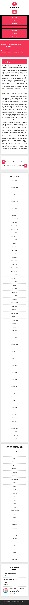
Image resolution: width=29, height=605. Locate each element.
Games (14, 496)
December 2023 (14, 268)
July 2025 (14, 205)
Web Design (14, 559)
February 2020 (14, 428)
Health (14, 20)
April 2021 (14, 379)
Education (14, 33)
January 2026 (14, 191)
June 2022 (14, 330)
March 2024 (14, 257)
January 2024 (14, 264)
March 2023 (14, 299)
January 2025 (14, 222)
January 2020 (14, 432)
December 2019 (14, 435)
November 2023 (14, 271)
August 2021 (14, 365)
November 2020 (14, 397)
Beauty (14, 458)
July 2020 (14, 411)
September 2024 (14, 236)
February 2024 (14, 261)
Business (14, 23)
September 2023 (14, 278)
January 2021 (14, 390)
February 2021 (14, 386)
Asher (5, 61)
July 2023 (14, 285)
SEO (14, 531)
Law (14, 514)
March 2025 (14, 215)
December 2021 (14, 351)
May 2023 (14, 292)
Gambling (15, 493)
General (14, 500)
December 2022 (14, 309)
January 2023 (14, 306)
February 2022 (14, 344)
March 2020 (14, 425)
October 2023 (14, 275)
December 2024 (14, 226)
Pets (14, 521)
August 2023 (14, 282)
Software (14, 542)
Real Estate (14, 528)
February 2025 (14, 219)
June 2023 (14, 289)
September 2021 (14, 362)
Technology (14, 30)
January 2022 (14, 348)
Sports (14, 545)
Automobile (14, 455)
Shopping (14, 17)
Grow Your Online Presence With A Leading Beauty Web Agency (11, 572)
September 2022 (14, 320)
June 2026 (14, 180)
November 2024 (14, 229)
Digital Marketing (14, 468)
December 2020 (14, 393)
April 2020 (14, 421)
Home (14, 507)
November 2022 (14, 313)
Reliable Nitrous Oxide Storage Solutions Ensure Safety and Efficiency (11, 581)
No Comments (7, 62)
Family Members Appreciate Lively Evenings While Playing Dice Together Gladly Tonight (16, 590)
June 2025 (14, 208)
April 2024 (14, 254)
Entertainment (14, 479)
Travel (14, 552)
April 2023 (14, 296)
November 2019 (14, 439)
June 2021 (14, 372)
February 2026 (14, 187)
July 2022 (14, 327)
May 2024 (14, 250)
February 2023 (14, 302)
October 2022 (14, 316)
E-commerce (14, 472)
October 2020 (14, 400)
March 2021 (14, 383)
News (14, 517)
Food (14, 489)
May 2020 (14, 418)
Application (14, 451)
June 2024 (14, 247)
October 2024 (14, 233)
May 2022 (14, 334)
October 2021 (14, 358)
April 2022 (14, 337)
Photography (14, 524)
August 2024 (14, 240)
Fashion (14, 482)
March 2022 (14, 341)
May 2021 (14, 376)
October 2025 (14, 198)
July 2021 (14, 369)
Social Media (14, 36)
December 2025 (14, 194)
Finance (14, 27)
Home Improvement (14, 510)
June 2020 (14, 414)
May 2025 (14, 212)
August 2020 (14, 407)
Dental (14, 465)
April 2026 (14, 184)
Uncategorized (14, 556)
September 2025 (14, 201)
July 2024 (14, 243)
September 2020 (14, 404)
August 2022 (14, 323)
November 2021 (14, 355)
